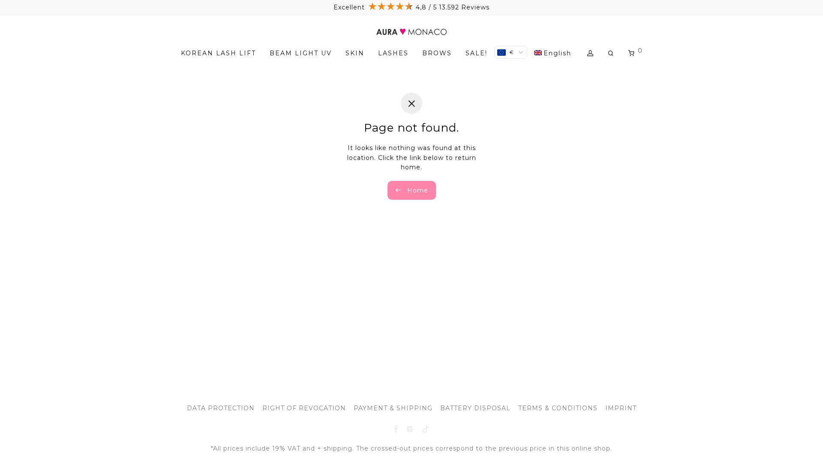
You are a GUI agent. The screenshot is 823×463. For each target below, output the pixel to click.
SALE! (476, 53)
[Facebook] (395, 429)
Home (416, 190)
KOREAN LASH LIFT (218, 53)
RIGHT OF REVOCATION (304, 408)
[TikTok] (426, 429)
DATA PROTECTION (221, 408)
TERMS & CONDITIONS (558, 408)
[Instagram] (410, 429)
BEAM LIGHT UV (301, 53)
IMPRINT (621, 408)
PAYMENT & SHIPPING (393, 408)
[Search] (611, 53)
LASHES (393, 53)
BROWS (437, 53)
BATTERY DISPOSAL (475, 408)
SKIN (354, 53)
